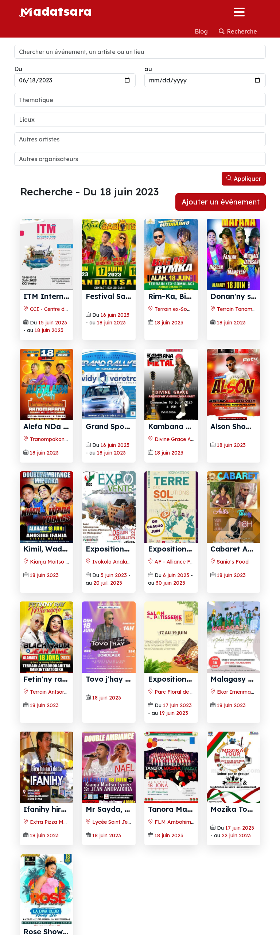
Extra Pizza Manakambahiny (64, 822)
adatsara (62, 11)
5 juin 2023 (114, 575)
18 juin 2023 (49, 330)
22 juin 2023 (236, 835)
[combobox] (140, 100)
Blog (202, 31)
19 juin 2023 (173, 713)
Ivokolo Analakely (114, 561)
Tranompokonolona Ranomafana (70, 439)
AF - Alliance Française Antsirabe (194, 561)
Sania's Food (232, 561)
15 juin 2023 (52, 322)
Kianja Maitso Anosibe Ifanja (65, 561)
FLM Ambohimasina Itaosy (187, 822)
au (148, 69)
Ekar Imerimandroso (241, 692)
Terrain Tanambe (236, 309)
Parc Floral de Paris (177, 692)
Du (18, 69)
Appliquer (246, 178)
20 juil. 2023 (107, 583)
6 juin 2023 (176, 575)
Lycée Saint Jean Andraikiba (126, 822)
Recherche (241, 31)
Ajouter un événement (221, 201)
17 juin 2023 (177, 705)
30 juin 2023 (170, 583)
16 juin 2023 (115, 315)
